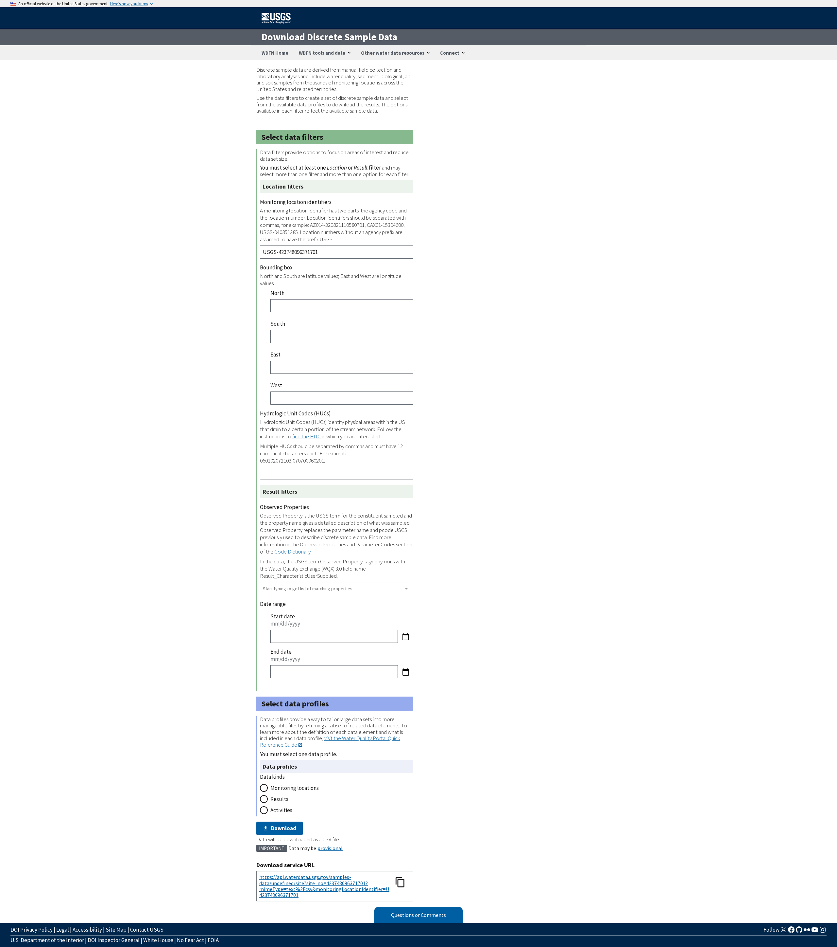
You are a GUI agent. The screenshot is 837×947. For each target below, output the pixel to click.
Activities (281, 810)
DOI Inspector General (114, 940)
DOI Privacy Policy (31, 929)
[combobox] (336, 588)
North (277, 293)
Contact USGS (146, 929)
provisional (330, 848)
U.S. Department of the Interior (47, 940)
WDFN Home (275, 53)
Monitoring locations (294, 788)
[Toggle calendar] (405, 636)
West (276, 385)
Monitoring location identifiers (296, 202)
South (277, 323)
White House (158, 940)
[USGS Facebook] (791, 931)
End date (281, 651)
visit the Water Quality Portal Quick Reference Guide (330, 741)
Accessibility (87, 929)
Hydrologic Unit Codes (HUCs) (295, 413)
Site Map (116, 929)
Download (283, 828)
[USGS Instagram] (823, 931)
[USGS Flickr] (807, 931)
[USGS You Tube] (815, 931)
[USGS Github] (799, 931)
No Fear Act (190, 940)
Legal (62, 929)
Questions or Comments (418, 915)
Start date (282, 616)
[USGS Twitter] (783, 931)
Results (279, 799)
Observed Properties (284, 507)
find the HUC (306, 436)
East (275, 354)
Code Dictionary (292, 551)
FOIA (213, 940)
